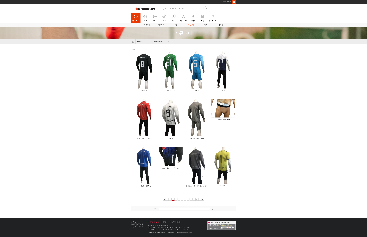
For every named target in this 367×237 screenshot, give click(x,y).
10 (196, 199)
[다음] (199, 199)
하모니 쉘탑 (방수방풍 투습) (170, 168)
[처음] (164, 199)
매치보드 (161, 25)
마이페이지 (146, 25)
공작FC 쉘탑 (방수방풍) (144, 138)
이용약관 (164, 222)
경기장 (221, 25)
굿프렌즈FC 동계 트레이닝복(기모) (196, 186)
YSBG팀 (222, 90)
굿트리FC (170, 138)
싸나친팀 (144, 90)
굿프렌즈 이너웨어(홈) (223, 119)
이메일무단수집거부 (175, 222)
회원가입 (229, 1)
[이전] (167, 199)
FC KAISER (223, 186)
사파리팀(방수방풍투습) (144, 186)
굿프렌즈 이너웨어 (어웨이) (196, 138)
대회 (205, 25)
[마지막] (202, 199)
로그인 (224, 1)
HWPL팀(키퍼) (170, 90)
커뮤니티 (191, 25)
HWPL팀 (196, 90)
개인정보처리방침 (153, 222)
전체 (134, 49)
